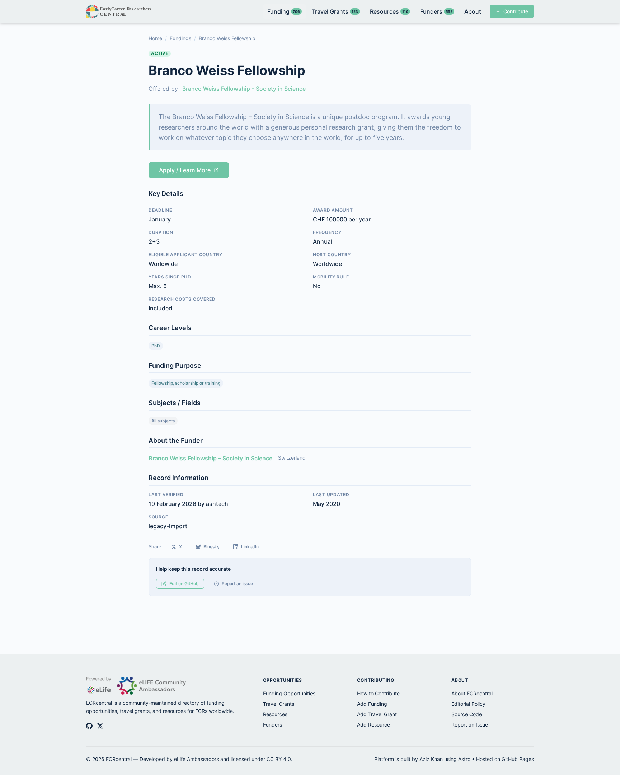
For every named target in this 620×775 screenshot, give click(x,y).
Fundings (180, 38)
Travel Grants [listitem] (335, 11)
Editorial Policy (468, 704)
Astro (464, 759)
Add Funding (372, 704)
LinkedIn (250, 546)
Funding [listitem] (283, 11)
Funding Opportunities (289, 693)
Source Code (466, 714)
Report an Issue (469, 725)
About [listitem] (472, 11)
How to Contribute (378, 693)
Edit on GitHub (184, 583)
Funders (272, 725)
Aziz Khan (431, 759)
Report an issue (237, 583)
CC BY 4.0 (279, 759)
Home (155, 38)
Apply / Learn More (185, 170)
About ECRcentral (472, 693)
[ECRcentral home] (119, 11)
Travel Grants (278, 704)
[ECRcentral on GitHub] (89, 726)
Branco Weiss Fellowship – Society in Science (244, 88)
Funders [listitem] (436, 11)
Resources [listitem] (389, 11)
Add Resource (373, 725)
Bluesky (211, 546)
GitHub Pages (518, 759)
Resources (275, 714)
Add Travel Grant (377, 714)
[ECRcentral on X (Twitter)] (100, 726)
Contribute (515, 11)
